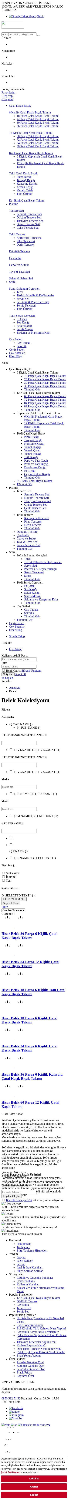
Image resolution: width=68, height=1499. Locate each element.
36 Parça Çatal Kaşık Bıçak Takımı (38, 126)
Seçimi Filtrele (11, 903)
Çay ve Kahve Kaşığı (37, 474)
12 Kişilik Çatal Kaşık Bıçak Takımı (30, 132)
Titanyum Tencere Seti (30, 220)
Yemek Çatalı (25, 190)
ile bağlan (7, 677)
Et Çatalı (22, 319)
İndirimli (11, 876)
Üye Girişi (15, 649)
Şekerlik (21, 346)
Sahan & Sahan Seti (21, 278)
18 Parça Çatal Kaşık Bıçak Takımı (38, 115)
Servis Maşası (25, 329)
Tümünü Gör (32, 389)
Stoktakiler (12, 873)
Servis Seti (23, 298)
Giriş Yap (8, 674)
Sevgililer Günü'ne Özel (31, 1369)
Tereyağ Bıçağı (26, 180)
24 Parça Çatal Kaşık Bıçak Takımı (38, 119)
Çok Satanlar (17, 353)
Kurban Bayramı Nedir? (31, 1345)
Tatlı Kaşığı (31, 457)
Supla (27, 575)
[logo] (34, 25)
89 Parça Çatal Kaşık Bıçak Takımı (38, 146)
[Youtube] (15, 1418)
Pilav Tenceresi (26, 241)
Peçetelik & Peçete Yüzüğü (33, 302)
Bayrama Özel (25, 1375)
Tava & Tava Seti (19, 271)
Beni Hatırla (13, 670)
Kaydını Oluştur (11, 1196)
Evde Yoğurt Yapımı (29, 1355)
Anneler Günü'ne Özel (30, 1362)
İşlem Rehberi (25, 1260)
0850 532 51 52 (11, 1398)
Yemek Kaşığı (25, 187)
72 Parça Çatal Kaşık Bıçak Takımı (38, 139)
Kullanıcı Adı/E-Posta (15, 655)
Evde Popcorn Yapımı (30, 1325)
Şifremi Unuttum (31, 670)
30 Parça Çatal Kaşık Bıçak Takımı (38, 122)
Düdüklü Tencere (19, 251)
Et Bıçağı (29, 470)
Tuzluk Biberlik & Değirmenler (35, 295)
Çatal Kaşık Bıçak (20, 105)
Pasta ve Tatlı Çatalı (36, 460)
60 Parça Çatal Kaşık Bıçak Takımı (38, 136)
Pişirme (13, 203)
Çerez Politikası (26, 1281)
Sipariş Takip (36, 16)
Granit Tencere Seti (28, 224)
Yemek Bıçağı (32, 453)
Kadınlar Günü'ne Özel (30, 1365)
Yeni (8, 880)
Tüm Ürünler (24, 193)
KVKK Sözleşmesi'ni (19, 1200)
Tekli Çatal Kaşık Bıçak (23, 173)
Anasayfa (14, 687)
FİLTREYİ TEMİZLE (14, 899)
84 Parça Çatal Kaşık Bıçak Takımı (38, 143)
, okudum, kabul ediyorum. (35, 1200)
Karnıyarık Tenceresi (29, 237)
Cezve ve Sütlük (19, 264)
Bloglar (21, 1257)
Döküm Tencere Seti (29, 217)
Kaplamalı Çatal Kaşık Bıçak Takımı (31, 153)
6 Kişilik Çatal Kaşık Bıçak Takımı (30, 112)
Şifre (4, 662)
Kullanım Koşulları (28, 1284)
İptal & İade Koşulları (29, 1267)
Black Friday (24, 1372)
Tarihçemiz (23, 1247)
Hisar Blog (15, 356)
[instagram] (16, 1415)
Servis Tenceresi (26, 305)
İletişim (21, 1264)
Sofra (12, 281)
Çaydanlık (15, 258)
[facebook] (16, 1408)
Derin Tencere (25, 244)
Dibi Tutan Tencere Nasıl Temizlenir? (39, 1348)
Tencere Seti (16, 210)
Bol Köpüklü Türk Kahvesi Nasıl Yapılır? (41, 1328)
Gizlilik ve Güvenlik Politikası (35, 1277)
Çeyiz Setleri (16, 349)
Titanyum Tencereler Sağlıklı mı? (36, 1342)
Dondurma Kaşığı (35, 467)
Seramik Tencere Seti (29, 214)
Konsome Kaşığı (27, 183)
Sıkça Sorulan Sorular (30, 1270)
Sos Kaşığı (23, 322)
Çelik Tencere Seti (28, 227)
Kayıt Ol (20, 674)
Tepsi (20, 292)
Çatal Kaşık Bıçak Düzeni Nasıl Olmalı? (41, 1352)
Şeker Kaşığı (24, 325)
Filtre (5, 906)
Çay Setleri (15, 339)
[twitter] (14, 1411)
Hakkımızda (24, 1243)
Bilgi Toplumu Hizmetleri (32, 1250)
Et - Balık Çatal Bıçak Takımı (26, 200)
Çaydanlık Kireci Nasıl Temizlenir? (38, 1331)
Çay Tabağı (23, 342)
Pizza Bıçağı (24, 176)
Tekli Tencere (17, 234)
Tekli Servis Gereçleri (22, 315)
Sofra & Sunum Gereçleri (24, 288)
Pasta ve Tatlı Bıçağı (36, 464)
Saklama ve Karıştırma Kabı (33, 332)
